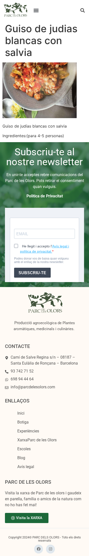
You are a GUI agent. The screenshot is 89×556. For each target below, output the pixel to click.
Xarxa (37, 440)
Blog (21, 457)
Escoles (24, 449)
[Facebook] (38, 549)
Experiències (28, 431)
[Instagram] (50, 549)
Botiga (23, 422)
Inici (20, 413)
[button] (36, 10)
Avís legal (25, 466)
